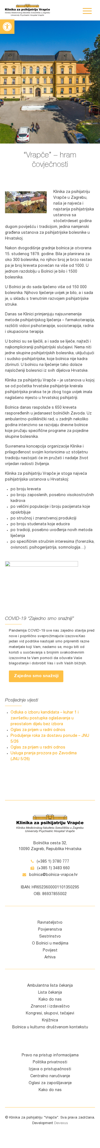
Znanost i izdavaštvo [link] (50, 1007)
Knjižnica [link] (50, 1021)
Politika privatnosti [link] (50, 1062)
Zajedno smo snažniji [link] (36, 676)
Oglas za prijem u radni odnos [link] (38, 730)
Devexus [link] (61, 1123)
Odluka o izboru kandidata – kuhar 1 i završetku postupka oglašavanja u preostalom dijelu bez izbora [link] (45, 718)
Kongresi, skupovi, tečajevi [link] (50, 1014)
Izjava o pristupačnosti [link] (50, 1069)
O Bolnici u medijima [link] (50, 944)
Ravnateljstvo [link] (50, 923)
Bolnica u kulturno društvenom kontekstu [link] (50, 1027)
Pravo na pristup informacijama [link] (50, 1055)
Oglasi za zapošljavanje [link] (50, 1083)
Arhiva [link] (50, 957)
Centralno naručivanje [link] (50, 1076)
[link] (7, 26)
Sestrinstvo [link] (50, 937)
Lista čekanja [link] (50, 993)
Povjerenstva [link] (50, 930)
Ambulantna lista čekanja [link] (50, 986)
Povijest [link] (50, 951)
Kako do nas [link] (50, 1000)
